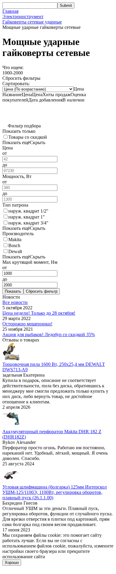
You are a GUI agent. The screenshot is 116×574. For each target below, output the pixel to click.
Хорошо (12, 562)
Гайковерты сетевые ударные (32, 21)
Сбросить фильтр (41, 291)
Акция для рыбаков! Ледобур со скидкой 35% (48, 334)
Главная (10, 11)
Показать (13, 291)
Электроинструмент (22, 16)
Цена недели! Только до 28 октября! (38, 313)
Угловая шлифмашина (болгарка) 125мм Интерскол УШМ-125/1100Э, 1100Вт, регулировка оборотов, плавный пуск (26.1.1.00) (54, 492)
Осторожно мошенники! (27, 323)
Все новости (15, 302)
